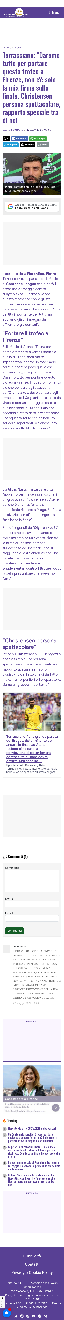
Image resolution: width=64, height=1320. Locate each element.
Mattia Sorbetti (13, 129)
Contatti (32, 1264)
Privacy (2, 1303)
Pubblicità (32, 1256)
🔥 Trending (10, 1120)
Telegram (12, 144)
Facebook (21, 138)
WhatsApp (39, 138)
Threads (29, 144)
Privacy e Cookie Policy (32, 1272)
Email (44, 144)
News (18, 47)
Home (7, 47)
